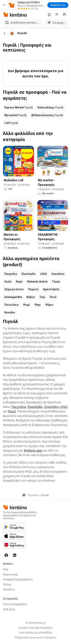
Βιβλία (31, 297)
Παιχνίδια (10, 273)
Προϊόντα (9, 589)
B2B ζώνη (9, 609)
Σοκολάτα (57, 273)
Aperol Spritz (51, 289)
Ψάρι (37, 304)
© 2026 (36, 622)
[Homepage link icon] (23, 495)
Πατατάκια (11, 304)
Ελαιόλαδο (29, 273)
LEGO (43, 273)
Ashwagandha (13, 297)
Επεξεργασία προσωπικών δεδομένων (35, 637)
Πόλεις (7, 584)
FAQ (5, 569)
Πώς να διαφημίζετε (15, 604)
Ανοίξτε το (58, 5)
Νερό (19, 281)
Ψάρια (49, 304)
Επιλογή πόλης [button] (59, 22)
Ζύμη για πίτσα (13, 289)
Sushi (7, 281)
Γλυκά (56, 281)
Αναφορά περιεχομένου (18, 579)
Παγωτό (33, 289)
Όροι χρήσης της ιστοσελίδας (35, 632)
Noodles (9, 312)
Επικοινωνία (10, 574)
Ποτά (53, 297)
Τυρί (42, 297)
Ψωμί (26, 304)
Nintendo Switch (37, 281)
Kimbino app (33, 450)
